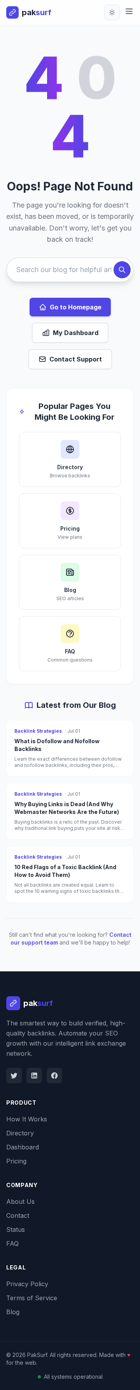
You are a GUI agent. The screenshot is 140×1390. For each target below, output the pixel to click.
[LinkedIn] (34, 1075)
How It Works (26, 1119)
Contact (17, 1215)
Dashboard (22, 1147)
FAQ (12, 1243)
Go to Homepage (76, 307)
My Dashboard (75, 333)
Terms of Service (31, 1298)
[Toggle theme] (112, 12)
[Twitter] (14, 1075)
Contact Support (75, 359)
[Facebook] (54, 1075)
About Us (20, 1201)
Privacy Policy (27, 1284)
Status (15, 1229)
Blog (12, 1312)
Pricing (16, 1161)
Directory (20, 1133)
